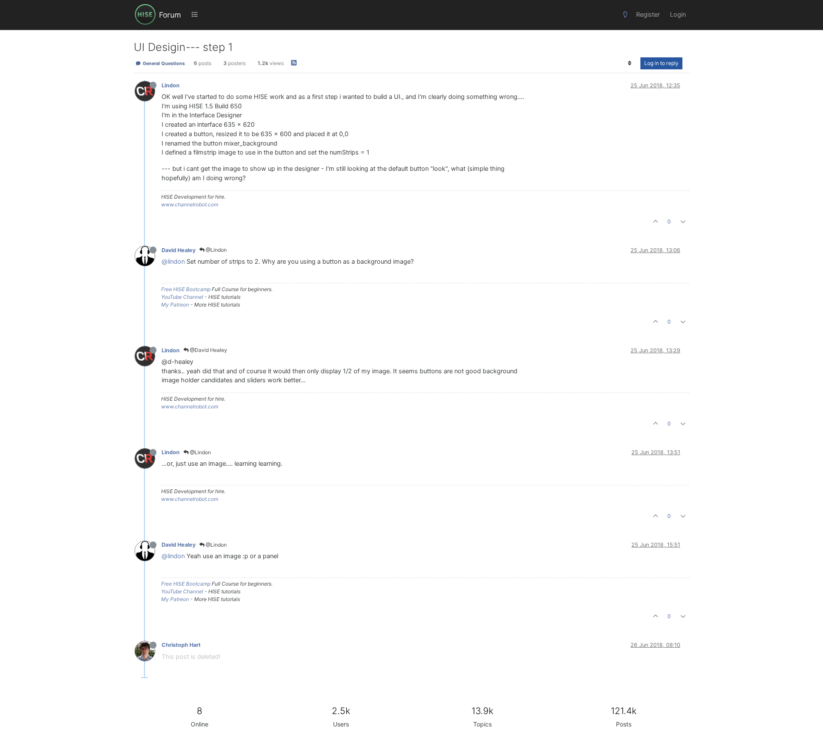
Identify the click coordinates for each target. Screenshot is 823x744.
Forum (170, 14)
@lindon (173, 261)
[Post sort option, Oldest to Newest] (630, 63)
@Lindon (215, 250)
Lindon (171, 85)
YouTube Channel (182, 297)
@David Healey (208, 350)
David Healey (178, 250)
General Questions (163, 63)
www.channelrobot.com (189, 204)
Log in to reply (661, 63)
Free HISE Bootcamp (185, 289)
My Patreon (175, 304)
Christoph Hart (181, 645)
